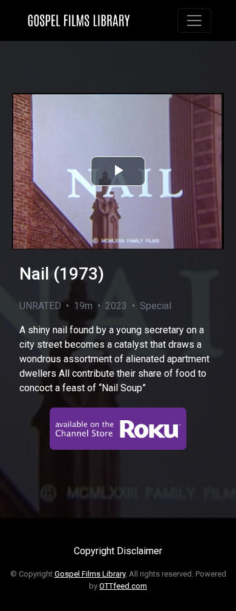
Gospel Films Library (89, 573)
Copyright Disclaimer (118, 551)
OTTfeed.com (123, 585)
